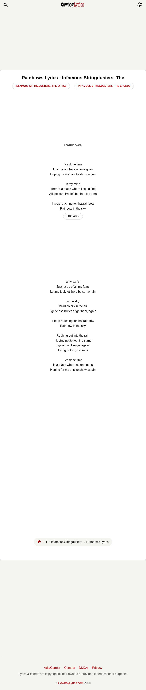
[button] (5, 5)
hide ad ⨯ (73, 216)
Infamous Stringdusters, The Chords (104, 85)
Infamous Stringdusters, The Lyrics (41, 85)
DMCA (83, 667)
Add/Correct (52, 667)
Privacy (97, 667)
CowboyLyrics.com (70, 683)
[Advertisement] (73, 38)
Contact (69, 667)
